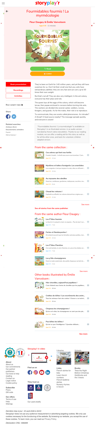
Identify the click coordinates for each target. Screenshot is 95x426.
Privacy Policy (50, 419)
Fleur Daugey (37, 22)
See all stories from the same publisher (51, 208)
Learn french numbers (62, 376)
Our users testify (34, 401)
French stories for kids (64, 371)
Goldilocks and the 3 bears (81, 376)
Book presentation (18, 84)
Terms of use (11, 399)
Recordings (18, 90)
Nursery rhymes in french (63, 385)
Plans (8, 390)
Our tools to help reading (12, 374)
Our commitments (13, 366)
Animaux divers (11, 127)
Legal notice (11, 380)
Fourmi (8, 132)
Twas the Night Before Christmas (82, 371)
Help (8, 401)
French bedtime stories (63, 380)
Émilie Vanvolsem (55, 22)
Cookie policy (11, 383)
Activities (18, 96)
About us (9, 364)
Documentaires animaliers (15, 130)
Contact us (10, 378)
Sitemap (9, 403)
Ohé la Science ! (11, 135)
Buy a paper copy (13, 105)
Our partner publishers (10, 370)
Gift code (9, 392)
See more (85, 204)
